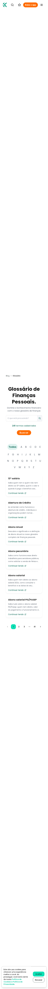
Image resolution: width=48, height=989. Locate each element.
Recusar (38, 980)
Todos (12, 447)
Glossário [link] (16, 376)
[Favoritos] (19, 4)
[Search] (12, 4)
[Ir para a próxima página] (40, 626)
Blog (7, 376)
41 (35, 626)
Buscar (24, 432)
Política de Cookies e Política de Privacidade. (13, 981)
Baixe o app (30, 5)
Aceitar (38, 974)
